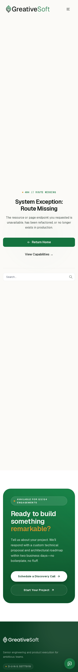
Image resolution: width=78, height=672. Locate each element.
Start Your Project (36, 590)
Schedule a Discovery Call (36, 576)
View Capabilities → (39, 254)
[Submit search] (71, 277)
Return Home (41, 242)
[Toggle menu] (68, 9)
